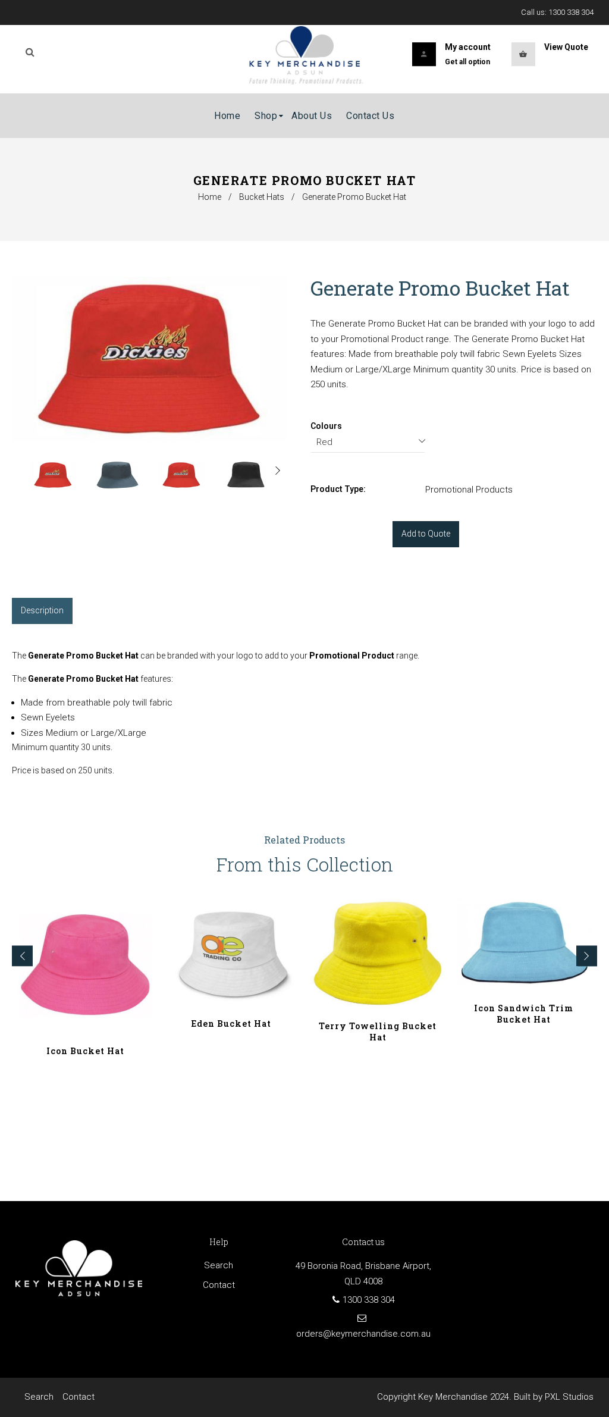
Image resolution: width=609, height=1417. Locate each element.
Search (218, 1265)
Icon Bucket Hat (85, 1051)
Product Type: (338, 489)
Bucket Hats (261, 197)
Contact (219, 1285)
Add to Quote (425, 533)
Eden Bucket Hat (231, 1023)
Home (209, 197)
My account (468, 47)
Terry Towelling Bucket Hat (378, 1031)
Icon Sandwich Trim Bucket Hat (523, 1013)
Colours (326, 426)
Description (42, 610)
